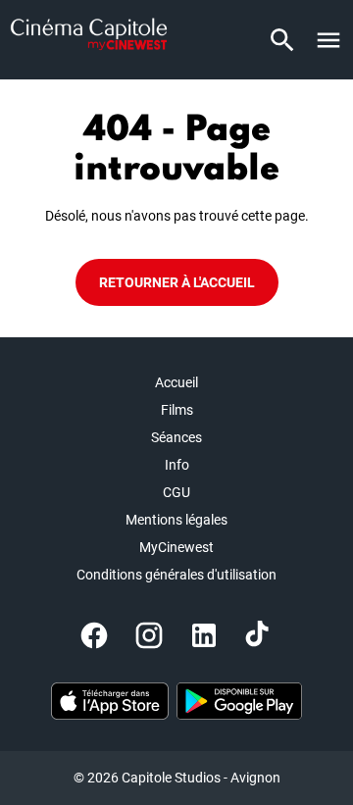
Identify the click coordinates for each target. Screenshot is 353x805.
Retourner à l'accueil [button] (177, 282)
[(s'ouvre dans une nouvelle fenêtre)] (110, 701)
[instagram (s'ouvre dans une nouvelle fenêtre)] (149, 635)
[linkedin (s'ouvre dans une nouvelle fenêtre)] (204, 635)
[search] (282, 40)
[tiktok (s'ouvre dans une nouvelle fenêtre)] (259, 635)
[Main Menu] (328, 40)
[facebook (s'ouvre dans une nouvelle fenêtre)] (94, 635)
